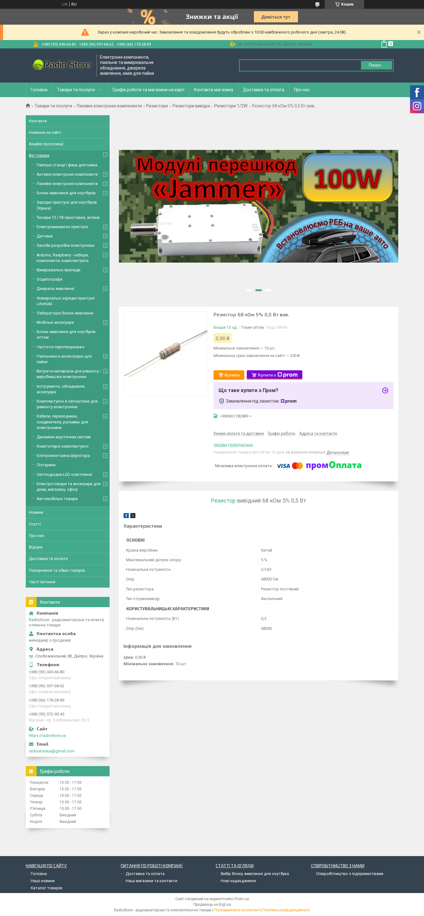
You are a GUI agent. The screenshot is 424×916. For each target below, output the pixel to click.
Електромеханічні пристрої (62, 226)
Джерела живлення (55, 288)
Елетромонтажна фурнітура (63, 455)
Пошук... (377, 65)
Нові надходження (238, 880)
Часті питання (42, 582)
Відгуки (36, 547)
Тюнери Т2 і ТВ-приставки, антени (68, 217)
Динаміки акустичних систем (64, 437)
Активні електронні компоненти (67, 174)
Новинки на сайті (45, 132)
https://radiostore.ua (47, 735)
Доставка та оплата (263, 89)
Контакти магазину (213, 89)
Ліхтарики (46, 465)
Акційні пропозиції (46, 144)
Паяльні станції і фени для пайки (67, 165)
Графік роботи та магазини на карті (148, 89)
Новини (36, 512)
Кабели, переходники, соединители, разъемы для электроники (62, 422)
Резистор (223, 500)
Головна (39, 89)
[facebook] (126, 516)
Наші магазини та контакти (151, 880)
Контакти (38, 121)
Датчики (45, 236)
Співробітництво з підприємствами (349, 873)
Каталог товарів (46, 888)
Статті (35, 524)
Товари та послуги (76, 89)
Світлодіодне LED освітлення (64, 474)
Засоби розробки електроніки (65, 245)
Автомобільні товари (57, 498)
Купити (232, 374)
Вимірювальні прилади (58, 270)
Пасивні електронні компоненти (109, 105)
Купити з (267, 374)
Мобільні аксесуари (55, 322)
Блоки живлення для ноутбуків (66, 193)
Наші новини (43, 880)
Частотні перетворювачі (60, 347)
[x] (132, 516)
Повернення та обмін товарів (57, 570)
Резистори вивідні (191, 105)
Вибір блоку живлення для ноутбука (255, 873)
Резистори (157, 105)
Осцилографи (49, 279)
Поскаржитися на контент (237, 910)
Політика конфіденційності (286, 910)
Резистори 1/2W (230, 105)
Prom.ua (242, 899)
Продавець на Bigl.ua (212, 904)
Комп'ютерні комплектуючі (62, 446)
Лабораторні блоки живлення (65, 313)
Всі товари (39, 155)
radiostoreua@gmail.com (51, 751)
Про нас (302, 89)
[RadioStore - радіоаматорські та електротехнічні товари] (61, 65)
